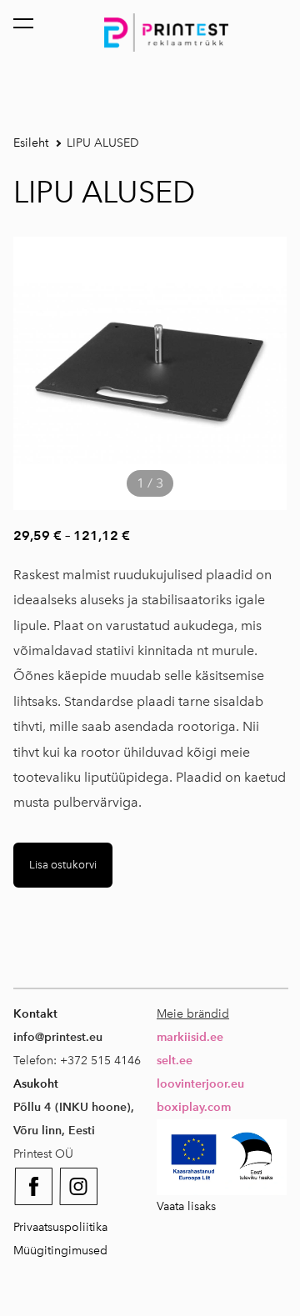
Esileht (30, 143)
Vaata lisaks (186, 1206)
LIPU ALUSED (103, 143)
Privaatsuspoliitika (60, 1227)
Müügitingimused (60, 1250)
